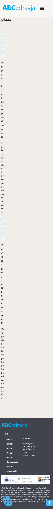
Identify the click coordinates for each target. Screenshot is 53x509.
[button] (49, 503)
